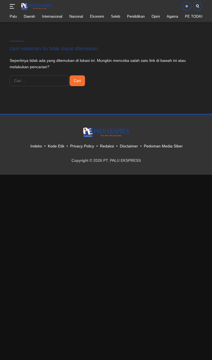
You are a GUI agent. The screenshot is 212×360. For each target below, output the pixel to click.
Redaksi (107, 146)
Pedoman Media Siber (163, 146)
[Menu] (13, 6)
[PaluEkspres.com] (35, 6)
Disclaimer (129, 146)
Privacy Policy (82, 146)
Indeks (36, 146)
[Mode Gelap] (187, 6)
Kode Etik (56, 146)
